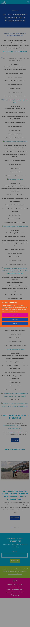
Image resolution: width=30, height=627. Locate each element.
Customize (15, 319)
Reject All (15, 323)
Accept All (15, 315)
